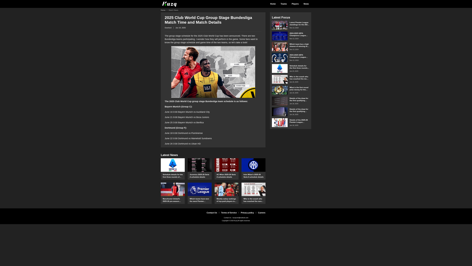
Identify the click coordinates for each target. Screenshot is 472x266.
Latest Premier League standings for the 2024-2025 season (299, 23)
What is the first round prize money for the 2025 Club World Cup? (299, 88)
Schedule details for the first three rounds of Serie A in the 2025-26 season (173, 176)
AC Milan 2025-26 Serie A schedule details (226, 176)
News (306, 4)
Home (273, 4)
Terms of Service (229, 213)
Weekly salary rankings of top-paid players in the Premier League (226, 200)
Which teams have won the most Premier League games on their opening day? (199, 200)
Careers (261, 213)
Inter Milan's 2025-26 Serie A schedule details (253, 176)
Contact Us (212, 213)
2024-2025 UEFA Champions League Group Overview (298, 34)
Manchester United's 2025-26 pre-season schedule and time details (171, 200)
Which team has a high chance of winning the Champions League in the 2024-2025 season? (299, 45)
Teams (284, 4)
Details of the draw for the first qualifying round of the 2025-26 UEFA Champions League (299, 110)
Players (295, 4)
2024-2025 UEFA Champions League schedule (298, 56)
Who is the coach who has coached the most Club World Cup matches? (252, 200)
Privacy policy (247, 213)
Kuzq (235, 221)
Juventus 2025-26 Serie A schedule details (199, 176)
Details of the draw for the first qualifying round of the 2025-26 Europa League (299, 99)
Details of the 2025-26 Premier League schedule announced (299, 121)
